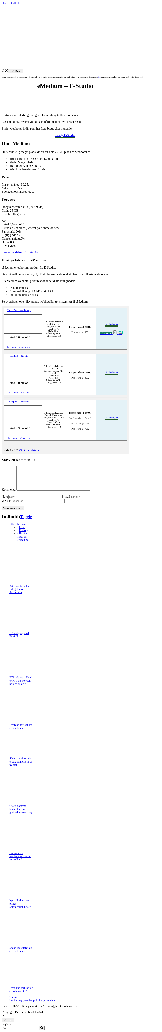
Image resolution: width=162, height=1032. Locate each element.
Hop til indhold (11, 3)
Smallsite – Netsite (19, 356)
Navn (5, 496)
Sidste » (34, 450)
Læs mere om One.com (19, 438)
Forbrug (23, 530)
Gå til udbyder (111, 324)
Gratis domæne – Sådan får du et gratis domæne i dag (20, 809)
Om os (13, 997)
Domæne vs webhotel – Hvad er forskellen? (20, 856)
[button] (5, 71)
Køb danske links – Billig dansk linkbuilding (20, 589)
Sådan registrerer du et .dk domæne (20, 949)
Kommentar (9, 489)
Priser (22, 527)
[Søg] (42, 1028)
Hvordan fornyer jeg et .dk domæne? (20, 726)
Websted (7, 500)
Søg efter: (8, 1024)
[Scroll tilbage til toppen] (3, 1016)
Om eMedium (18, 524)
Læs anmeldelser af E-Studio (20, 252)
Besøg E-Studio (65, 135)
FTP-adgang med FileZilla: (19, 635)
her (99, 77)
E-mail (66, 496)
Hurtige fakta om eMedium (22, 536)
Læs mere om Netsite (19, 392)
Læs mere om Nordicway (19, 347)
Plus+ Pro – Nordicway (19, 310)
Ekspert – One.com (19, 401)
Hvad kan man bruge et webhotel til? (21, 989)
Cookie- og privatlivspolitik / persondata (32, 1000)
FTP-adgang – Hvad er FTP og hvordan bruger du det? (20, 680)
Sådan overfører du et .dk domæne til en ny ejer (20, 761)
